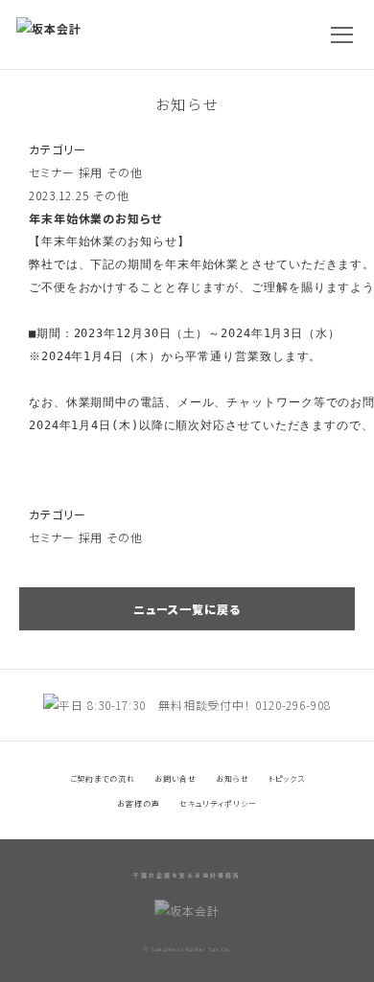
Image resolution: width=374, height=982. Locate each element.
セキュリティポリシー (218, 803)
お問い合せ (176, 778)
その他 (124, 172)
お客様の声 (138, 803)
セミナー (52, 172)
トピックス (287, 778)
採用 (91, 172)
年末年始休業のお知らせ (95, 218)
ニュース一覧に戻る (186, 609)
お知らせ (187, 104)
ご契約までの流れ (102, 778)
